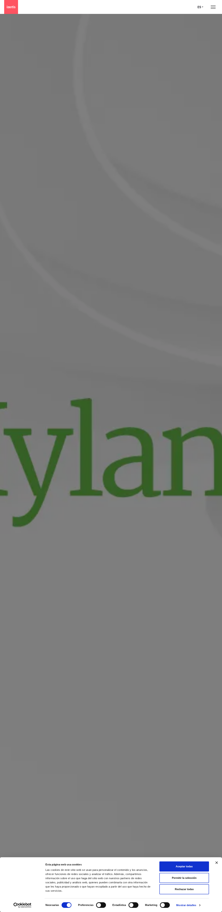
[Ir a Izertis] (11, 7)
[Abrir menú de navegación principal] (213, 7)
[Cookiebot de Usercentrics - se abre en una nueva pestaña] (22, 905)
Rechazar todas (184, 889)
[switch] (101, 905)
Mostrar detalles (186, 905)
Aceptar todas (184, 866)
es (199, 7)
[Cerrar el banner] (216, 862)
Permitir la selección (184, 877)
